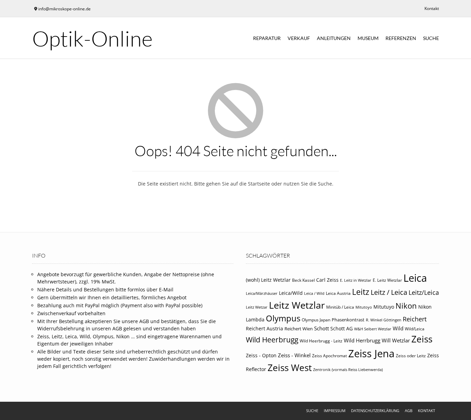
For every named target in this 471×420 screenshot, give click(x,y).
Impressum (334, 410)
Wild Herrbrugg (362, 340)
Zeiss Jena (371, 353)
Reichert (415, 319)
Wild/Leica (414, 328)
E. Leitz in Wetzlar (355, 280)
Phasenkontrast (348, 320)
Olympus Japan (316, 320)
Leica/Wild (291, 293)
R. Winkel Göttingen (383, 320)
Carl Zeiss (327, 280)
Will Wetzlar (396, 340)
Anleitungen (334, 38)
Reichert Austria (264, 328)
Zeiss (421, 339)
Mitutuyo (383, 307)
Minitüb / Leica (340, 307)
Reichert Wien (298, 329)
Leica (415, 278)
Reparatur (267, 38)
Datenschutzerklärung (375, 410)
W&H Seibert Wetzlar (372, 329)
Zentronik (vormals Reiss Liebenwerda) (348, 369)
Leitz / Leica (389, 292)
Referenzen (400, 38)
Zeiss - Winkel (294, 355)
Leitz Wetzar (257, 307)
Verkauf (299, 38)
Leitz (360, 291)
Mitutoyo (363, 307)
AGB (408, 410)
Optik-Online (92, 38)
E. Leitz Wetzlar (387, 280)
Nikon (406, 306)
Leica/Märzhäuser (262, 293)
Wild (398, 328)
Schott (321, 328)
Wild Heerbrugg (272, 339)
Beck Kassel (303, 280)
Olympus (283, 318)
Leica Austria (338, 293)
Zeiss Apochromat (329, 356)
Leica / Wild (314, 293)
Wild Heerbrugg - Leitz (321, 340)
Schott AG (341, 329)
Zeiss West (290, 367)
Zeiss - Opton (261, 355)
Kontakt (431, 8)
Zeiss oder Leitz (411, 355)
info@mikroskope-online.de (64, 9)
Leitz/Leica (424, 292)
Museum (368, 38)
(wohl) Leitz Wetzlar (268, 280)
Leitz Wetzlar (297, 305)
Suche (431, 38)
